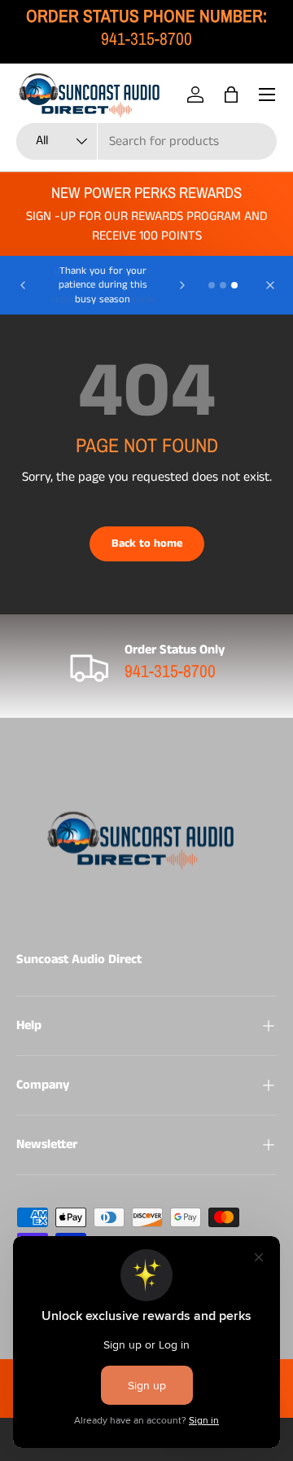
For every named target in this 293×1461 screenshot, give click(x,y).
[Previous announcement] (23, 285)
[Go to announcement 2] (223, 285)
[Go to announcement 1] (211, 285)
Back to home (147, 543)
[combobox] (146, 141)
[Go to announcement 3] (234, 285)
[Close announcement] (270, 285)
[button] (231, 94)
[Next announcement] (182, 285)
